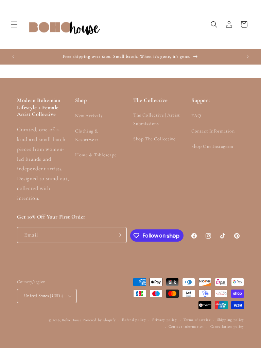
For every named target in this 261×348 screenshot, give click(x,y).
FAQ (196, 116)
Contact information (186, 326)
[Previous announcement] (13, 56)
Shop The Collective (154, 139)
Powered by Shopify (99, 320)
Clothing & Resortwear (87, 135)
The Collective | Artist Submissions (156, 119)
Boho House (71, 320)
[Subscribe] (118, 235)
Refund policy (134, 319)
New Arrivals (88, 116)
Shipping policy (230, 319)
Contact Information (212, 131)
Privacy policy (164, 319)
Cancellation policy (227, 326)
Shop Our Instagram (212, 146)
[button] (14, 24)
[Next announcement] (247, 56)
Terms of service (197, 319)
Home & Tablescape (96, 155)
